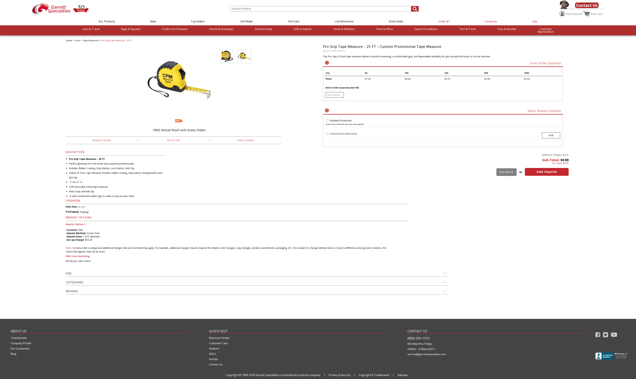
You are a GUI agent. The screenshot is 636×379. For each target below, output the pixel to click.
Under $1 (444, 21)
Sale (534, 21)
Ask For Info (173, 140)
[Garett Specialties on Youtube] (614, 338)
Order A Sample (245, 140)
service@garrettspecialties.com (426, 354)
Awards (302, 29)
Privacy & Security (339, 375)
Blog (13, 353)
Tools (467, 29)
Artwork (214, 348)
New (153, 21)
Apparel (130, 29)
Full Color (294, 21)
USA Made (246, 21)
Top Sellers (198, 21)
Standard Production (341, 120)
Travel (91, 29)
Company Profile (21, 343)
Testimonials (19, 338)
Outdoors (426, 29)
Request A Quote (101, 140)
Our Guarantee (20, 348)
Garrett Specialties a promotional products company (288, 375)
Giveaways (221, 29)
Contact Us (587, 5)
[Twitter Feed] (605, 338)
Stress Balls (396, 21)
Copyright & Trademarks (374, 375)
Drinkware (175, 29)
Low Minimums (344, 21)
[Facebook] (597, 338)
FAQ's (212, 353)
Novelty (506, 29)
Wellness (344, 29)
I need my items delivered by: (343, 133)
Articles (213, 359)
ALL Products (107, 21)
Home (69, 40)
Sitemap (403, 375)
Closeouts (491, 21)
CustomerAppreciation (546, 30)
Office (384, 29)
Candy (263, 29)
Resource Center (219, 338)
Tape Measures (91, 40)
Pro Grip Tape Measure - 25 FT (116, 40)
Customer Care (218, 343)
